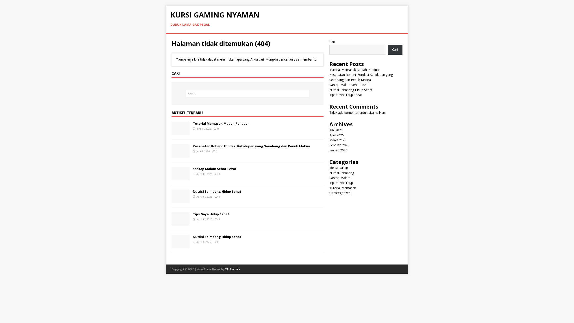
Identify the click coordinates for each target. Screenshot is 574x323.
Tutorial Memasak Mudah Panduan (221, 123)
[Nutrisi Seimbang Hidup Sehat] (180, 200)
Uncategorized (339, 193)
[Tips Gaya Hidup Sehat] (180, 223)
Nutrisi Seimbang (341, 173)
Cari (332, 42)
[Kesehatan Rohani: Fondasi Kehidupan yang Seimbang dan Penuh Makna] (180, 155)
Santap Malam (339, 178)
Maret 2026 (337, 140)
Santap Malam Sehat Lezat (215, 169)
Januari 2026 (338, 150)
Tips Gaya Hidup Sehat (211, 214)
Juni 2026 (336, 130)
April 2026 (336, 135)
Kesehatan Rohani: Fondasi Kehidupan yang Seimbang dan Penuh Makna (251, 146)
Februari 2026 (339, 145)
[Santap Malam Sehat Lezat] (180, 177)
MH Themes (232, 269)
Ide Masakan (338, 168)
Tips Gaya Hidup (341, 183)
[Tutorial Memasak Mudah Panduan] (180, 132)
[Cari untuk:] (247, 93)
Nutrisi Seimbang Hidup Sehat (217, 191)
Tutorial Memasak (342, 188)
